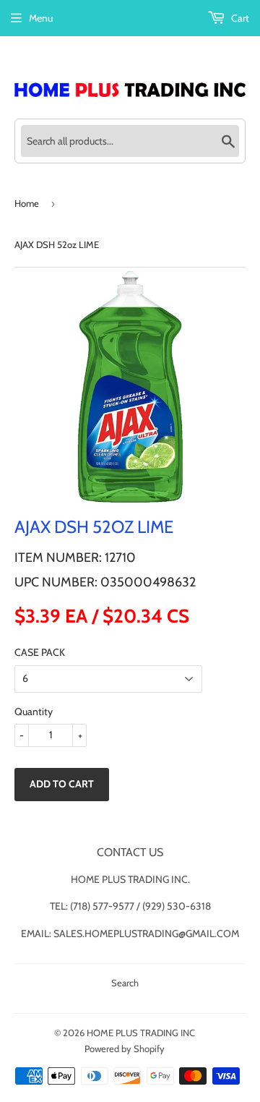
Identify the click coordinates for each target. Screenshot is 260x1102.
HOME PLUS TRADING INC (141, 1032)
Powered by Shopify (124, 1048)
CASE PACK (39, 652)
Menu (41, 18)
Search (125, 982)
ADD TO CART (62, 783)
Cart (239, 18)
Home (26, 203)
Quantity (33, 711)
